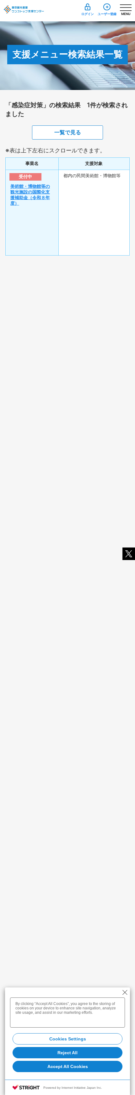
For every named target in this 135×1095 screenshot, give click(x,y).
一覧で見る (67, 132)
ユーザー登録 (107, 13)
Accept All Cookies (67, 1066)
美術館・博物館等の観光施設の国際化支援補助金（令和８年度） (30, 195)
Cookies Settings (67, 1038)
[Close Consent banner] (125, 992)
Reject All (67, 1052)
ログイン (87, 13)
